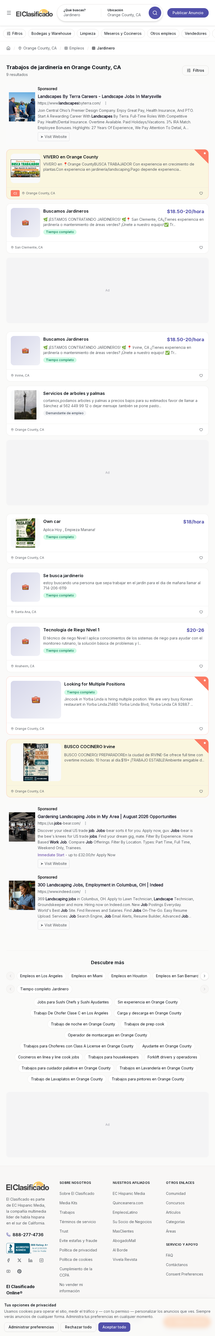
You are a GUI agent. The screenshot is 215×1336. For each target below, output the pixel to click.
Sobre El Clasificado (77, 1193)
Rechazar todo (78, 1327)
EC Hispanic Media (129, 1193)
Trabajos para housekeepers (113, 1057)
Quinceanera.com (128, 1203)
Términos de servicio (78, 1221)
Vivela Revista (125, 1259)
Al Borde (120, 1250)
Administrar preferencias (31, 1327)
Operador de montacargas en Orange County (107, 1035)
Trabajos (67, 1212)
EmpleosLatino (125, 1212)
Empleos (76, 48)
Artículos (173, 1212)
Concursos (175, 1203)
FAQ (169, 1255)
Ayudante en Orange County (167, 1046)
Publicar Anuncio (188, 12)
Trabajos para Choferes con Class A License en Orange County (78, 1046)
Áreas (171, 1231)
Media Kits (68, 1203)
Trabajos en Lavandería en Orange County (157, 1068)
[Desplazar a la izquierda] (10, 976)
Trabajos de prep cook (144, 1024)
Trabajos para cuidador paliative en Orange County (66, 1068)
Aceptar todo (114, 1327)
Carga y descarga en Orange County (149, 1013)
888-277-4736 (28, 1234)
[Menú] (9, 13)
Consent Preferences (184, 1274)
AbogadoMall (124, 1240)
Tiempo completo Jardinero (44, 989)
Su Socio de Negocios (132, 1221)
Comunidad (176, 1193)
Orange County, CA (40, 48)
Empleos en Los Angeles (41, 976)
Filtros (198, 70)
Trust (64, 1231)
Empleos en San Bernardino (180, 976)
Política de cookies (76, 1259)
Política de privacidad (78, 1250)
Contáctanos (177, 1264)
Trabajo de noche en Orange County (83, 1024)
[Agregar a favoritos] (201, 193)
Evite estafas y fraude (78, 1240)
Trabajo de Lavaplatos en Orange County (67, 1079)
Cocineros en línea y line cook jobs (48, 1057)
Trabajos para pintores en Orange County (148, 1079)
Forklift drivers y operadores (172, 1057)
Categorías (175, 1221)
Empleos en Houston (129, 976)
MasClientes (123, 1231)
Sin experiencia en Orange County (148, 1002)
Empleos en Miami (87, 976)
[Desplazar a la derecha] (204, 976)
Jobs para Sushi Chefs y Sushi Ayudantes (73, 1002)
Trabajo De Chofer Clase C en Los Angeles (71, 1013)
